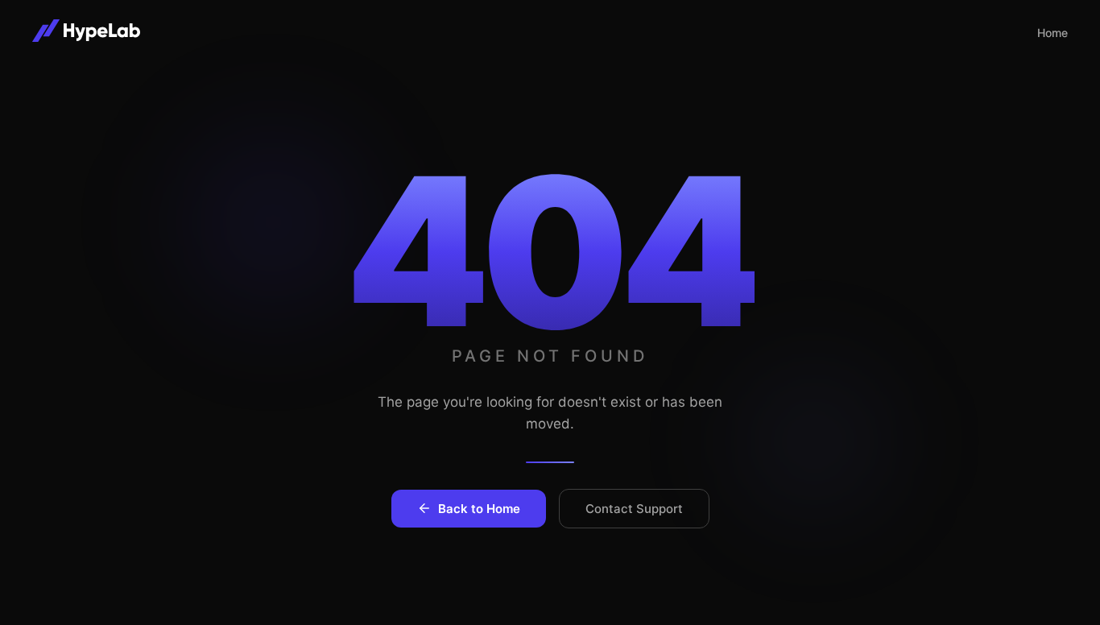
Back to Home (479, 508)
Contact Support (634, 508)
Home (1052, 32)
